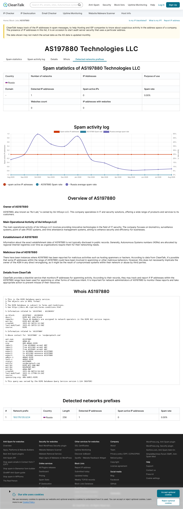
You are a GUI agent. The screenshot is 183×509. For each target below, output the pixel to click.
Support (149, 466)
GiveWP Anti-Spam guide (14, 472)
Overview (7, 445)
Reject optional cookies (168, 501)
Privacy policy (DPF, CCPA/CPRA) (125, 454)
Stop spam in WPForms (13, 476)
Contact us (151, 470)
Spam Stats (44, 479)
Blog (112, 475)
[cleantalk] (13, 5)
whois (66, 59)
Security (107, 4)
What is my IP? (155, 20)
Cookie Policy (29, 502)
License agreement (118, 466)
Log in (161, 4)
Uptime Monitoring (137, 4)
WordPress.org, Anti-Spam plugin (160, 442)
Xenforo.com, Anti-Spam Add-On (160, 450)
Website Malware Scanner (102, 13)
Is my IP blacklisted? (138, 20)
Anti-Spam (94, 4)
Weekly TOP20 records (85, 479)
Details (54, 59)
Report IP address (172, 20)
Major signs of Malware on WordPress (55, 458)
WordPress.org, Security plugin (159, 446)
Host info (126, 13)
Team (112, 450)
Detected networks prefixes (90, 59)
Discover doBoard (82, 454)
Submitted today (82, 471)
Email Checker (49, 13)
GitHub (113, 483)
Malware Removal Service (50, 454)
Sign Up (173, 4)
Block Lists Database (84, 483)
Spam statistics (14, 59)
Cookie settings (153, 478)
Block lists (119, 4)
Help (152, 4)
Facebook (114, 479)
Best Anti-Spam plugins (13, 454)
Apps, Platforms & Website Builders (18, 450)
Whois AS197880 (91, 291)
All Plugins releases (47, 467)
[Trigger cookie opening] (7, 491)
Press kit (150, 474)
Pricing (42, 475)
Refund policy (116, 458)
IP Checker (8, 13)
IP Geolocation (28, 13)
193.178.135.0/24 (21, 417)
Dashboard (44, 471)
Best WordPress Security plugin (52, 445)
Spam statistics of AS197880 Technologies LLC (91, 68)
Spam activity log (36, 59)
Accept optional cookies (168, 493)
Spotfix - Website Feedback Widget (90, 458)
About (113, 445)
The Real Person (10, 481)
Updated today (81, 475)
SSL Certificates (82, 445)
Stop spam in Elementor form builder (19, 468)
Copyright (114, 462)
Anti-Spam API (9, 458)
